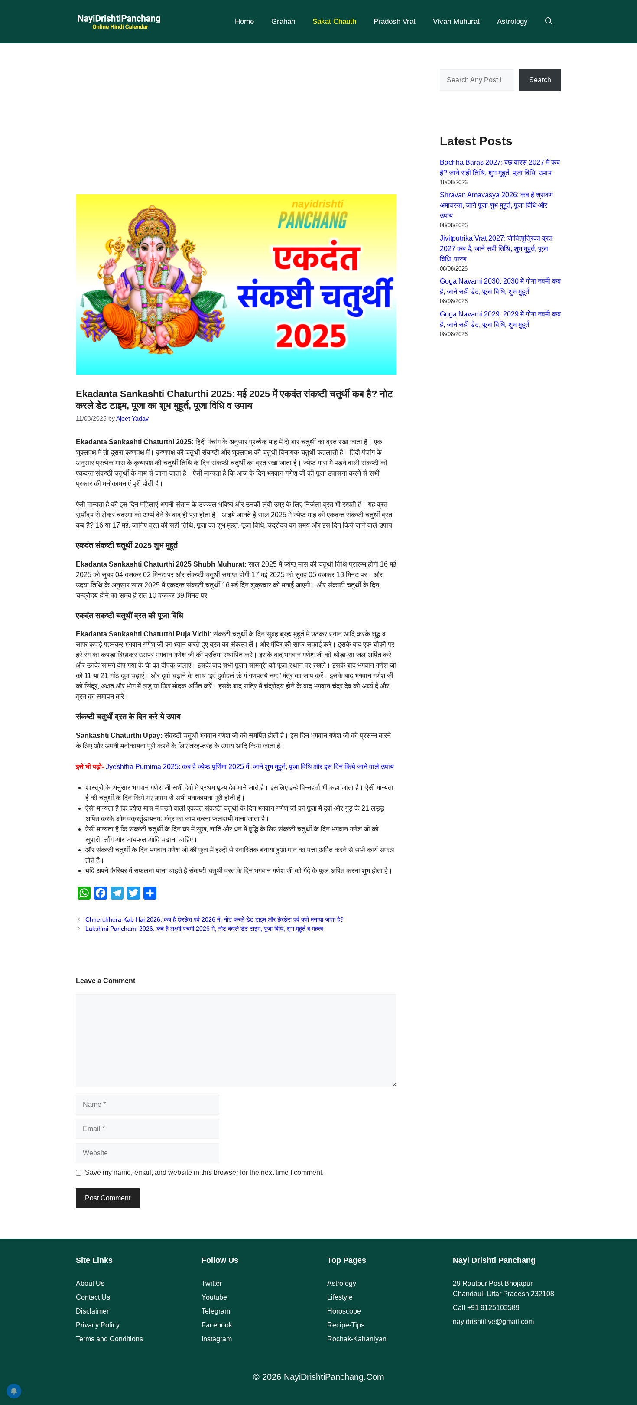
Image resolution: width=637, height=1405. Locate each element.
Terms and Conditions (109, 1339)
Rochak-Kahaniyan (357, 1339)
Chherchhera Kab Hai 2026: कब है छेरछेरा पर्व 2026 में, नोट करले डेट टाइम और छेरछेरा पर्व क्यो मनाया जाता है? (214, 919)
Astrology (512, 21)
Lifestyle (340, 1297)
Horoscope (344, 1311)
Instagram (217, 1339)
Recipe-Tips (345, 1325)
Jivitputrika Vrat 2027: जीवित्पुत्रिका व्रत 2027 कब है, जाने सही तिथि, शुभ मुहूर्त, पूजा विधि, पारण (496, 249)
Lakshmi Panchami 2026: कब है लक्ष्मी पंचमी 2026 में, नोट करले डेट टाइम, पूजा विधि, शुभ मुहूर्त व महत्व (204, 929)
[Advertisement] (236, 112)
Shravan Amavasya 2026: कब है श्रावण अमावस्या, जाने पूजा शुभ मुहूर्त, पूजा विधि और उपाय (496, 205)
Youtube (214, 1297)
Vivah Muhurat (456, 21)
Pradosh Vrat (395, 21)
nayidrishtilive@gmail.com (493, 1321)
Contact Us (93, 1297)
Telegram (216, 1311)
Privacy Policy (98, 1325)
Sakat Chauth (334, 21)
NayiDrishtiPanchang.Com (334, 1377)
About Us (90, 1283)
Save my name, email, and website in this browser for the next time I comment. (204, 1172)
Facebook (217, 1325)
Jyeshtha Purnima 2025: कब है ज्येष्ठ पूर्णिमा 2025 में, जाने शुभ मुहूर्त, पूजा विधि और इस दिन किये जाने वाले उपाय (250, 766)
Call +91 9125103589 (486, 1307)
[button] (548, 22)
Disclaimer (92, 1311)
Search (540, 80)
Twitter (212, 1283)
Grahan (283, 21)
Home (244, 21)
